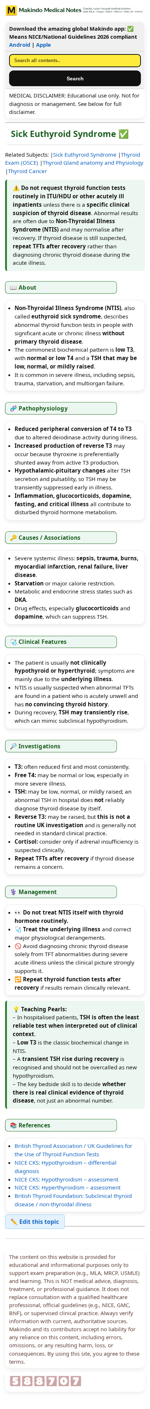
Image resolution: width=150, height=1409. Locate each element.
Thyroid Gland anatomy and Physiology (93, 162)
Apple (43, 44)
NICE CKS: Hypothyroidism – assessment (66, 1179)
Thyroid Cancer (27, 171)
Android (19, 44)
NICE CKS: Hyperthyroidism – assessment (68, 1187)
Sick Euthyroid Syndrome (85, 154)
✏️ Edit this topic (35, 1222)
